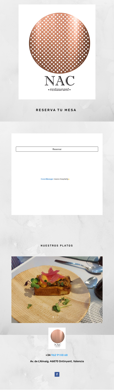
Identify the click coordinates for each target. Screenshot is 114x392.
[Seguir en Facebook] (57, 374)
